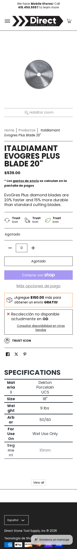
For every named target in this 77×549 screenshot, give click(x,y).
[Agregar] (33, 248)
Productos (27, 130)
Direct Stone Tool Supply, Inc (25, 531)
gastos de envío (26, 181)
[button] (69, 21)
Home (9, 130)
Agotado (38, 261)
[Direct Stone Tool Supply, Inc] (37, 21)
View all (38, 482)
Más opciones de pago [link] (38, 286)
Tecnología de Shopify (20, 538)
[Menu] (7, 21)
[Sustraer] (10, 248)
